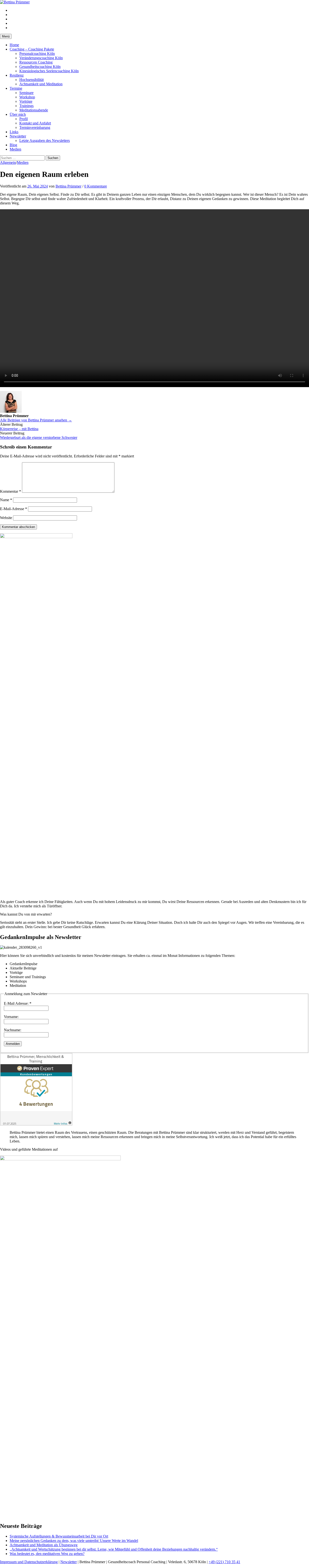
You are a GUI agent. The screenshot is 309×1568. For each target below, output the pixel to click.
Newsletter (18, 136)
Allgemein (8, 162)
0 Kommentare (95, 186)
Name (6, 500)
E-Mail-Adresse (13, 509)
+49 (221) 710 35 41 (224, 1562)
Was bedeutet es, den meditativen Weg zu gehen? (47, 1554)
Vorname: (11, 1017)
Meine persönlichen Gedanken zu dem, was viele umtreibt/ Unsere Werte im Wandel (74, 1541)
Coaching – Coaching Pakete (32, 49)
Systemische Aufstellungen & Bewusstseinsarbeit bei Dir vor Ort (59, 1536)
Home (14, 45)
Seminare (26, 93)
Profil (23, 119)
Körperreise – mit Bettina (19, 429)
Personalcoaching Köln (37, 53)
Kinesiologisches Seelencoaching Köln (49, 71)
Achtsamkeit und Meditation (41, 84)
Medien (15, 149)
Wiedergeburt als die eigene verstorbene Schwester (38, 437)
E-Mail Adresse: (17, 1003)
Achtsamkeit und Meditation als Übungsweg (43, 1545)
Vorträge (25, 101)
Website (6, 518)
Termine (16, 88)
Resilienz (17, 75)
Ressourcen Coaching (36, 62)
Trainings (26, 106)
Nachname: (12, 1030)
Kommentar (10, 491)
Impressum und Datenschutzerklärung (29, 1562)
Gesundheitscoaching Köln (40, 67)
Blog (13, 145)
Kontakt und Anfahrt (35, 123)
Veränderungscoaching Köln (41, 58)
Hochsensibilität (31, 80)
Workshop (27, 97)
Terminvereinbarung (34, 127)
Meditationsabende (33, 110)
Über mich (18, 114)
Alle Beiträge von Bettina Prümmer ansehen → (36, 420)
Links (14, 132)
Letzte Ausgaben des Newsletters (44, 140)
